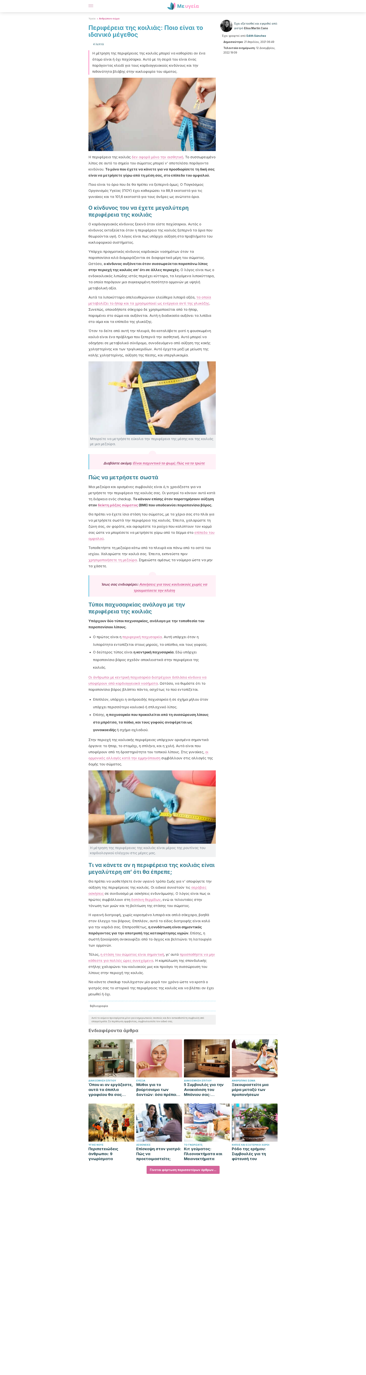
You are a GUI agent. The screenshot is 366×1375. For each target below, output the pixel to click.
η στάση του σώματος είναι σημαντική (132, 954)
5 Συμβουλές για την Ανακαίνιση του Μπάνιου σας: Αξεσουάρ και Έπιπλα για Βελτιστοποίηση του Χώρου (205, 1089)
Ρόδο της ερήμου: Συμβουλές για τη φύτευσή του (249, 1154)
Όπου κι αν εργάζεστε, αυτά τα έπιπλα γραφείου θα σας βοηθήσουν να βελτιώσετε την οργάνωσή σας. (110, 1089)
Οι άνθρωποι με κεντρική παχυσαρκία (119, 677)
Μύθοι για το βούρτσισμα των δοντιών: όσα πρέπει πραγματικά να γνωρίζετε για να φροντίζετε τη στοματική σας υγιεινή (158, 1089)
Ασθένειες (143, 1144)
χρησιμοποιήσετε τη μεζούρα (112, 560)
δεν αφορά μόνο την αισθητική (157, 157)
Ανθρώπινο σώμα (109, 18)
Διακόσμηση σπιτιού (102, 1080)
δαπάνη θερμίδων (146, 900)
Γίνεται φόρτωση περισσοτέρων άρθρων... (183, 1170)
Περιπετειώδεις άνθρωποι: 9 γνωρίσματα (103, 1154)
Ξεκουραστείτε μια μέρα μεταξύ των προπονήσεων (250, 1089)
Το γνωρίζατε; (193, 1144)
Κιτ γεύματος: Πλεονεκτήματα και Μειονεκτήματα (203, 1154)
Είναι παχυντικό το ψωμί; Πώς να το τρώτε (169, 463)
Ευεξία (140, 1080)
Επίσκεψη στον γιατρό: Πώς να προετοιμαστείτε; (158, 1154)
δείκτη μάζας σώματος (118, 505)
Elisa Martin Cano (256, 28)
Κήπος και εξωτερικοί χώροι (250, 1144)
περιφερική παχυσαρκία (142, 637)
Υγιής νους (96, 1144)
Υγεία (92, 18)
